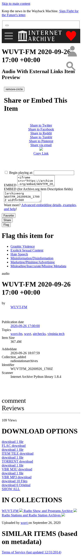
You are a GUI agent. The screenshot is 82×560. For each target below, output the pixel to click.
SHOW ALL (11, 489)
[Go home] (40, 36)
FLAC (14, 445)
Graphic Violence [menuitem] (22, 246)
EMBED (10, 185)
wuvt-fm (16, 334)
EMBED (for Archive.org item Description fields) (38, 189)
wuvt (27, 334)
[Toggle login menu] (72, 51)
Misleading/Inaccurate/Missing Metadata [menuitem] (38, 266)
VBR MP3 (16, 477)
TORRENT (17, 461)
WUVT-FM (18, 307)
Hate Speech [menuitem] (19, 254)
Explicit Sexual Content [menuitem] (26, 250)
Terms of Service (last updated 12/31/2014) (31, 552)
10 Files (14, 481)
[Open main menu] (9, 36)
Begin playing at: (21, 172)
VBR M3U (17, 469)
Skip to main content (16, 3)
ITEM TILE (17, 453)
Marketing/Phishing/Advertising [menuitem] (32, 262)
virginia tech (56, 334)
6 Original (16, 485)
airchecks (39, 334)
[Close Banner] (7, 25)
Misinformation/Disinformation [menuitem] (31, 258)
